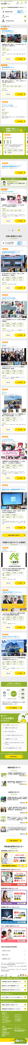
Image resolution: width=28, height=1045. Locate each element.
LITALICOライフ (5, 1019)
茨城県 (15, 966)
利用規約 (3, 1026)
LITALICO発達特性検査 (6, 1021)
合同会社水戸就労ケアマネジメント (12, 592)
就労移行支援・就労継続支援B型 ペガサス (13, 489)
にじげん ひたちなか (7, 191)
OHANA (4, 345)
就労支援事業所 (10, 966)
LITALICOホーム (5, 1014)
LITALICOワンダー (18, 1016)
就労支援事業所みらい (8, 31)
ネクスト (4, 550)
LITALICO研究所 (18, 1021)
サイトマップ (17, 1026)
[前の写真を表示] (2, 38)
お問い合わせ (4, 1031)
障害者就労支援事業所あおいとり (11, 166)
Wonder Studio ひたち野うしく (11, 637)
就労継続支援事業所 (11, 963)
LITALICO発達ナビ (5, 1017)
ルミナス (4, 393)
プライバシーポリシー (19, 1028)
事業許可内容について (6, 1034)
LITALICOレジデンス (6, 1022)
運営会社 (3, 1035)
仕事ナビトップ (4, 963)
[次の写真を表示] (25, 38)
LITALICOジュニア (5, 1016)
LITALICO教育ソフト (18, 1019)
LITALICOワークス (18, 1014)
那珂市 (19, 966)
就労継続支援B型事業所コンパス (11, 252)
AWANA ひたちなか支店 (8, 298)
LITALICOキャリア (18, 1017)
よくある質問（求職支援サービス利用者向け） (7, 1029)
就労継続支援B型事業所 (20, 963)
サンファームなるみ (7, 105)
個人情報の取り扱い (5, 1032)
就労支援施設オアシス (8, 67)
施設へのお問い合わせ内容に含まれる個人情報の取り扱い (20, 1031)
